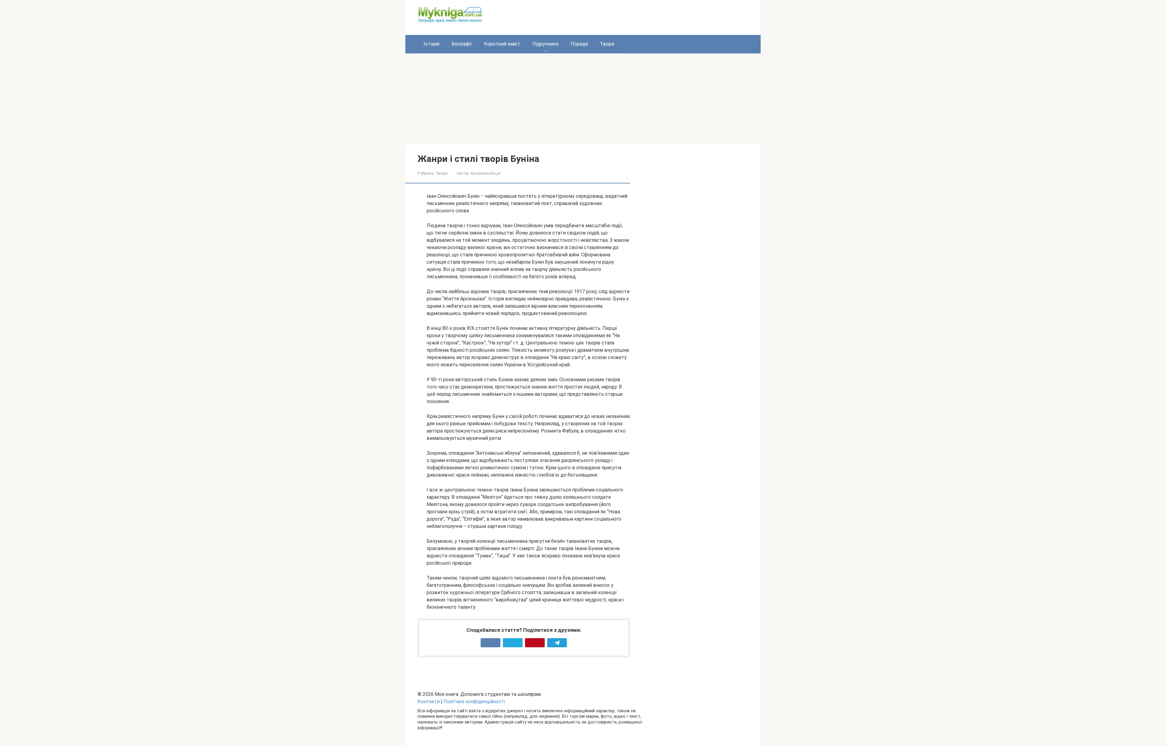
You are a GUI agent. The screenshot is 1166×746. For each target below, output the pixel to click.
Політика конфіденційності (474, 701)
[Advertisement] (583, 99)
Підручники (545, 44)
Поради (579, 44)
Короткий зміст (502, 44)
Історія (431, 44)
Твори (607, 44)
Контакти (429, 701)
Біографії (462, 44)
